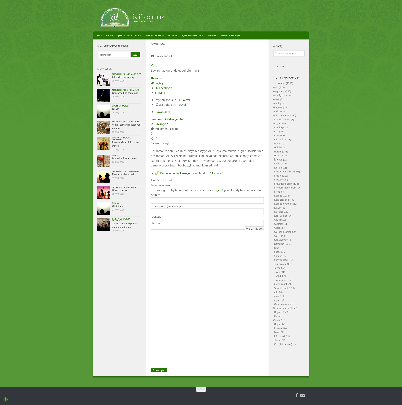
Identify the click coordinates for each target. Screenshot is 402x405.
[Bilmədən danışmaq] (103, 79)
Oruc (277, 219)
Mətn (259, 228)
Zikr (276, 291)
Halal (277, 147)
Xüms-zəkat (280, 283)
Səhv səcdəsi (281, 259)
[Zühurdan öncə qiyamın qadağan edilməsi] (103, 224)
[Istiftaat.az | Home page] (132, 17)
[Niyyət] (103, 111)
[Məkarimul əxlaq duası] (103, 161)
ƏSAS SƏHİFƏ (105, 35)
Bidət (277, 111)
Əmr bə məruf (282, 304)
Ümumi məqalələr (132, 74)
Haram (278, 151)
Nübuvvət (279, 336)
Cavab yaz (161, 124)
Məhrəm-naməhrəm (285, 187)
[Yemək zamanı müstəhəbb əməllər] (103, 127)
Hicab (277, 155)
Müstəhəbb (280, 179)
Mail (161, 93)
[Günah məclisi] (103, 192)
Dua (276, 131)
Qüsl (276, 235)
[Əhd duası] (103, 208)
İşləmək (278, 159)
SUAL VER (278, 66)
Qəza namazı (281, 239)
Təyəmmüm (280, 279)
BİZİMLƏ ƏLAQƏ (230, 35)
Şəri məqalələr (131, 90)
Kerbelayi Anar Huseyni (175, 173)
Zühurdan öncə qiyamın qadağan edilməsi (125, 225)
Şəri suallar (279, 83)
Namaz (278, 195)
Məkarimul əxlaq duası (124, 158)
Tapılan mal (280, 263)
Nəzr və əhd (280, 215)
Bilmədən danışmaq (123, 77)
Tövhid (277, 340)
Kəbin (158, 78)
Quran (277, 316)
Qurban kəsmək (282, 231)
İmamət (278, 328)
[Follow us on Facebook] (297, 395)
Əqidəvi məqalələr (121, 138)
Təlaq (277, 271)
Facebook (165, 88)
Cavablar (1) (163, 112)
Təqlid (277, 275)
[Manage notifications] (5, 399)
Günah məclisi (120, 190)
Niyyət (115, 108)
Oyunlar (278, 223)
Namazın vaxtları (283, 203)
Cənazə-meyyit (282, 119)
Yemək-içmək (281, 288)
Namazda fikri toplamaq (125, 92)
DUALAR (173, 35)
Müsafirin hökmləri (284, 171)
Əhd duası (117, 206)
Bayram (278, 107)
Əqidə (276, 320)
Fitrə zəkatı (280, 139)
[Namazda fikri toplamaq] (103, 95)
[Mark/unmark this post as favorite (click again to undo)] (153, 66)
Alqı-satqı (279, 91)
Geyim (277, 143)
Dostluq (278, 127)
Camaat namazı (282, 115)
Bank (277, 103)
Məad (277, 332)
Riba (276, 247)
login (217, 190)
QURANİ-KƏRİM (191, 35)
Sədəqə (278, 255)
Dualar (115, 155)
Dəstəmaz (279, 135)
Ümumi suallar (281, 307)
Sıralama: (168, 119)
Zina (276, 296)
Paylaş (158, 83)
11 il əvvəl (183, 100)
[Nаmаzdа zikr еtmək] (103, 177)
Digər (277, 123)
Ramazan (279, 243)
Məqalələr (117, 74)
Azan (277, 99)
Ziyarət (278, 299)
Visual (249, 228)
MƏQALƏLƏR (153, 35)
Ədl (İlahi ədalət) (283, 344)
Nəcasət (278, 211)
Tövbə (277, 267)
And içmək (280, 95)
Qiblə (277, 227)
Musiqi (278, 175)
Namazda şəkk (282, 199)
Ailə (276, 87)
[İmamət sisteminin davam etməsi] (103, 143)
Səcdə (277, 251)
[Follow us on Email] (302, 395)
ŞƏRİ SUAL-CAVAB (128, 35)
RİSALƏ (211, 35)
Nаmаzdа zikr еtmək (123, 174)
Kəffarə (278, 167)
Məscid (278, 191)
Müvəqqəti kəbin (283, 183)
